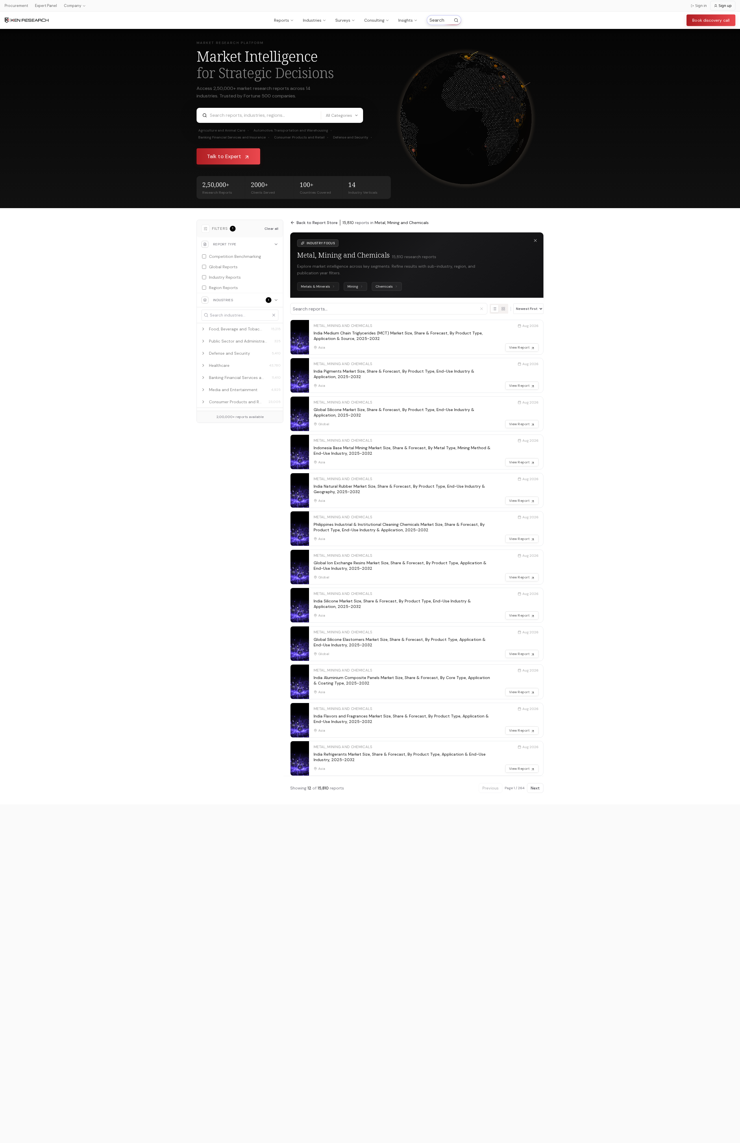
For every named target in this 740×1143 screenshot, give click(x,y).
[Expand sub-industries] (203, 329)
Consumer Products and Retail (301, 137)
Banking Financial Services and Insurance (233, 137)
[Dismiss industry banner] (535, 240)
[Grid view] (503, 308)
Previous (490, 788)
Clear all (271, 228)
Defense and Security (352, 137)
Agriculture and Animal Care (223, 130)
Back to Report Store (317, 222)
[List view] (494, 308)
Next (535, 788)
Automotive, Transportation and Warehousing (293, 130)
